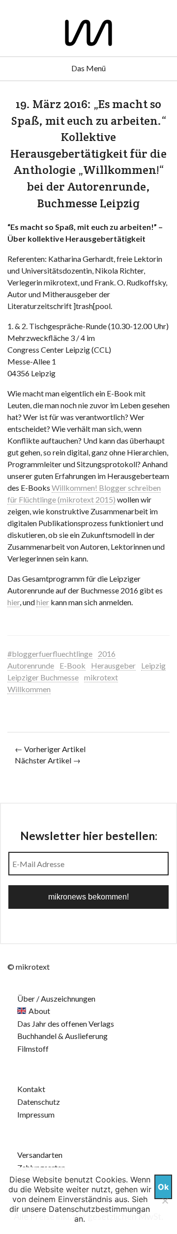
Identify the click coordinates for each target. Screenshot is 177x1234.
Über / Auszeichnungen (56, 998)
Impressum (36, 1114)
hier (13, 602)
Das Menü (88, 68)
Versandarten (39, 1154)
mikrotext (101, 677)
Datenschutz (38, 1101)
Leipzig (153, 665)
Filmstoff (33, 1048)
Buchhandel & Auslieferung (62, 1035)
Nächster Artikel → (48, 760)
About (39, 1010)
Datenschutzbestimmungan (99, 1209)
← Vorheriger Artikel (50, 749)
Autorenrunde (30, 665)
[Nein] (165, 1201)
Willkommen (29, 689)
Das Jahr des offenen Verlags (65, 1023)
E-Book (72, 665)
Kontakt (31, 1089)
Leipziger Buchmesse (43, 677)
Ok (163, 1187)
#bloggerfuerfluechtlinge (49, 653)
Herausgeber (113, 665)
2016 (107, 653)
